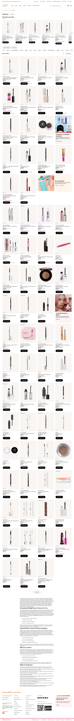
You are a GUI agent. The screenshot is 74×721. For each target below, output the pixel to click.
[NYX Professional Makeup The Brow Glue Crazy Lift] (63, 157)
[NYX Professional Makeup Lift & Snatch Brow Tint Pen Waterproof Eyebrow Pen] (28, 218)
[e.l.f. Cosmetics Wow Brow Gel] (10, 424)
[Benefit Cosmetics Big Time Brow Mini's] (10, 247)
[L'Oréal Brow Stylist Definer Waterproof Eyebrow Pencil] (46, 366)
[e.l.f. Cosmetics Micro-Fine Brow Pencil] (28, 365)
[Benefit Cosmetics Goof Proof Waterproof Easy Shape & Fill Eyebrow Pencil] (28, 128)
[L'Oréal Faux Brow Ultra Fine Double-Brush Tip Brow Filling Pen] (28, 187)
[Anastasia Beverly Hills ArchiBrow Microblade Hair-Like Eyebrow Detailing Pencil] (46, 157)
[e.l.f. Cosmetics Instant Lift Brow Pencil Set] (28, 540)
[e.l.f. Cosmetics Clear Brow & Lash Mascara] (46, 482)
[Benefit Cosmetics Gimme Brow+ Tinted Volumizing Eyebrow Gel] (48, 30)
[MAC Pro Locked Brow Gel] (28, 157)
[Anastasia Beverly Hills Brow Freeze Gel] (63, 365)
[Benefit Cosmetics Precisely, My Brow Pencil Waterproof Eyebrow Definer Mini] (10, 277)
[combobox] (69, 53)
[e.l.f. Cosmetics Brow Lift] (10, 453)
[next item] (72, 32)
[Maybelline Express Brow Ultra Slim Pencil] (28, 453)
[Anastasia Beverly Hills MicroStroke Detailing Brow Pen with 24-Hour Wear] (46, 336)
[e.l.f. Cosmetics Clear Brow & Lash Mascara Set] (28, 511)
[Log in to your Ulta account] (68, 5)
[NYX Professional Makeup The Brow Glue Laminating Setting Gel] (10, 99)
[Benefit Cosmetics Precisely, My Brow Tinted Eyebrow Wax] (10, 217)
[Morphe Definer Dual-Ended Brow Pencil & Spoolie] (10, 307)
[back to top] (70, 717)
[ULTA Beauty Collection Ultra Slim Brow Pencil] (28, 306)
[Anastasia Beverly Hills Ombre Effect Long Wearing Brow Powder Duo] (46, 277)
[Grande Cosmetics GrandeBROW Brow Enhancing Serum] (63, 336)
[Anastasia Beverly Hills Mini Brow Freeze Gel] (63, 511)
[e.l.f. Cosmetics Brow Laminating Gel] (46, 306)
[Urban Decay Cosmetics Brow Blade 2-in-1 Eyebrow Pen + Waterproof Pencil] (10, 482)
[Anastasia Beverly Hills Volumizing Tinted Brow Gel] (46, 395)
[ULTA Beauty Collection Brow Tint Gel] (46, 511)
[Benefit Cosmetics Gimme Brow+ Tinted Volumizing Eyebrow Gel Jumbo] (10, 395)
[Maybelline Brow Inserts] (10, 366)
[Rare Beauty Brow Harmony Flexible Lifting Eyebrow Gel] (46, 98)
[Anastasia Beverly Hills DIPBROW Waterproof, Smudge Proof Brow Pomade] (46, 128)
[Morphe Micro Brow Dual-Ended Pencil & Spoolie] (10, 157)
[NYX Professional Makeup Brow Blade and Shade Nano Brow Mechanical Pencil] (10, 187)
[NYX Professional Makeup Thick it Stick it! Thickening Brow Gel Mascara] (63, 541)
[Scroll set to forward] (72, 50)
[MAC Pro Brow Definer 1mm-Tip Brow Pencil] (28, 277)
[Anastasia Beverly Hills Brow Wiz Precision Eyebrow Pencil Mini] (28, 482)
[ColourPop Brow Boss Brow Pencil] (10, 570)
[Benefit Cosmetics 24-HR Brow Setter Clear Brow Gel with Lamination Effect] (22, 30)
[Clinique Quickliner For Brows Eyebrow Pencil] (10, 336)
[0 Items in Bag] (71, 5)
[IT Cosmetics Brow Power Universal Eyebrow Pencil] (10, 540)
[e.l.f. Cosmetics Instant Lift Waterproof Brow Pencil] (28, 424)
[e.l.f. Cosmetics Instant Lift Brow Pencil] (46, 453)
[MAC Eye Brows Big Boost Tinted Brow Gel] (46, 247)
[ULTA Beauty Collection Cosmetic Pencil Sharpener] (28, 336)
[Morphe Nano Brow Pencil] (63, 424)
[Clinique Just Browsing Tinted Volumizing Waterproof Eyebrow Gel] (28, 571)
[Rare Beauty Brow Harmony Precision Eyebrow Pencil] (10, 511)
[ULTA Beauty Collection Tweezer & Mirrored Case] (63, 482)
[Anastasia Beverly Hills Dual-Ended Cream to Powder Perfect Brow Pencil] (63, 395)
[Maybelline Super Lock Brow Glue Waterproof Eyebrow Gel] (46, 218)
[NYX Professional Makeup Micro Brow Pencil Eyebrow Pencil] (61, 31)
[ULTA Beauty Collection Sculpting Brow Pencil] (46, 424)
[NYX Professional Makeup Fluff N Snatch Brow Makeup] (28, 248)
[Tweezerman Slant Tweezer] (63, 247)
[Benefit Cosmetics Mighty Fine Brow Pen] (63, 98)
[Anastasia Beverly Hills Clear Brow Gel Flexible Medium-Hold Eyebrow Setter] (63, 217)
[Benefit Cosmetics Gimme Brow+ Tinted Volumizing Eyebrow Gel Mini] (63, 277)
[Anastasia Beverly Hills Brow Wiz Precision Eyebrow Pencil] (35, 30)
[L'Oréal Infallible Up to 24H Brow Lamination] (28, 395)
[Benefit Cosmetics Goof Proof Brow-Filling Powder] (63, 453)
